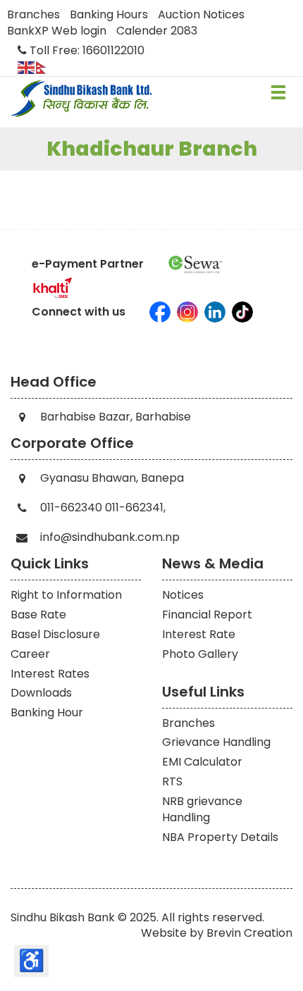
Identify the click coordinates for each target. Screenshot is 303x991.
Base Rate (38, 614)
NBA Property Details (220, 837)
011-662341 (134, 507)
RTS (172, 781)
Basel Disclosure (55, 634)
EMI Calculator (202, 762)
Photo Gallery (200, 654)
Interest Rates (50, 674)
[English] (27, 66)
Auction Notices (201, 15)
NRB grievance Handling (202, 809)
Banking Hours (109, 15)
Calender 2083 (156, 31)
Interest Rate (198, 634)
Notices (183, 595)
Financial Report (207, 614)
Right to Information (66, 595)
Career (30, 654)
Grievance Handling (216, 742)
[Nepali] (45, 66)
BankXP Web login (56, 31)
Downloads (41, 693)
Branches (33, 15)
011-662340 (71, 507)
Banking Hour (47, 712)
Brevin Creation (249, 933)
